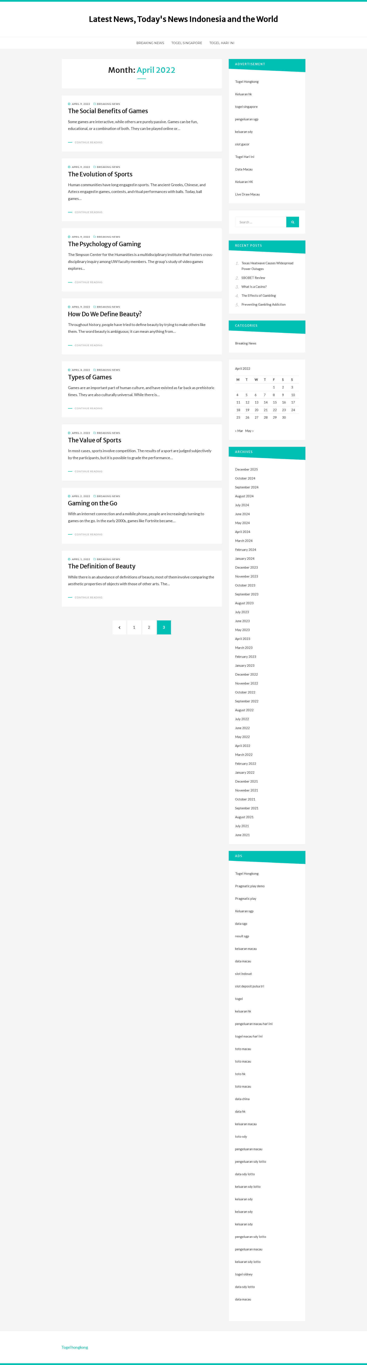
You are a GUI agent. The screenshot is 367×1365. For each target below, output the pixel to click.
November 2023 (246, 576)
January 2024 (244, 558)
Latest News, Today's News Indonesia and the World (183, 19)
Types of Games (90, 377)
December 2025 (246, 469)
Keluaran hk (243, 94)
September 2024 (246, 487)
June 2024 (242, 514)
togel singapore (246, 106)
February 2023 (245, 656)
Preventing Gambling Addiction (263, 304)
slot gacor (242, 144)
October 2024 (245, 478)
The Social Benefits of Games (108, 111)
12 (247, 402)
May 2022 (242, 737)
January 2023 (244, 665)
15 (275, 402)
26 (247, 417)
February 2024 (245, 549)
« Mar (239, 431)
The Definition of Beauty (101, 566)
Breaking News (150, 43)
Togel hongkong (74, 1347)
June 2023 (242, 621)
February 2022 (245, 763)
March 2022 (244, 754)
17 (293, 402)
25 (238, 417)
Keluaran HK (244, 182)
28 (266, 417)
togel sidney (244, 1274)
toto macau (243, 1061)
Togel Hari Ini (221, 43)
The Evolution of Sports (100, 174)
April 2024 (242, 532)
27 (256, 417)
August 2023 (244, 603)
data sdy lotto (245, 1287)
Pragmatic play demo (250, 886)
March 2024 (244, 541)
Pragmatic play (245, 898)
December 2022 (246, 674)
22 (275, 410)
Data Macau (244, 169)
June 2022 (242, 728)
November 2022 (246, 683)
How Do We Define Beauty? (105, 314)
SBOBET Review (253, 278)
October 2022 (245, 692)
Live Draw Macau (247, 194)
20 (256, 410)
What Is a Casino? (254, 286)
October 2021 (245, 799)
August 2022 (244, 710)
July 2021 (242, 826)
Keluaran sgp (244, 911)
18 (238, 410)
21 (266, 410)
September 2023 (246, 594)
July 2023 (242, 612)
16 (284, 402)
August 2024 (244, 496)
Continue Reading (89, 142)
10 (293, 395)
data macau (243, 1299)
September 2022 (246, 701)
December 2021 (246, 781)
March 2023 (244, 647)
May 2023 (242, 630)
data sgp (241, 923)
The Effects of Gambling (258, 295)
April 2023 (242, 639)
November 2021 (246, 790)
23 (284, 410)
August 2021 (244, 817)
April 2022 (242, 746)
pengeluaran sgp (246, 119)
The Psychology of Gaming (104, 244)
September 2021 (246, 808)
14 (266, 402)
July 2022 (242, 719)
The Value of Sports (94, 440)
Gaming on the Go (92, 503)
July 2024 (242, 505)
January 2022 (244, 772)
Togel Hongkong (247, 81)
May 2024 (242, 523)
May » (249, 431)
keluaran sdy (244, 132)
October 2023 (245, 585)
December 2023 (246, 567)
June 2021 (242, 835)
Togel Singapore (186, 43)
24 (293, 410)
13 (256, 402)
